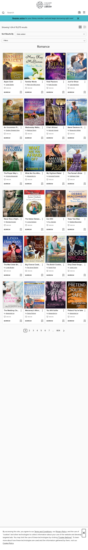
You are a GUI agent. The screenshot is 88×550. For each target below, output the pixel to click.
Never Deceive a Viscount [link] (76, 128)
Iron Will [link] (50, 219)
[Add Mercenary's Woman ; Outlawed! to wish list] (42, 321)
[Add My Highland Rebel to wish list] (63, 183)
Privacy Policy (61, 531)
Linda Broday (10, 268)
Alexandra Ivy (31, 176)
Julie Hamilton (74, 85)
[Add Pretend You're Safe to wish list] (84, 321)
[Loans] (79, 13)
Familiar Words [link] (31, 82)
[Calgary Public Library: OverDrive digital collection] (44, 5)
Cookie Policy (8, 543)
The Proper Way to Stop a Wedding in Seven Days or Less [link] (12, 173)
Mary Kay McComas (33, 85)
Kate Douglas (52, 85)
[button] (80, 28)
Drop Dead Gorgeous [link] (76, 265)
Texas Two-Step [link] (74, 219)
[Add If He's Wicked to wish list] (63, 138)
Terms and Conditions (43, 531)
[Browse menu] (84, 12)
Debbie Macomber (75, 222)
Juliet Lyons (73, 268)
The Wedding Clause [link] (12, 311)
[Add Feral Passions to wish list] (63, 92)
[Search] (3, 12)
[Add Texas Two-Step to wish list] (84, 229)
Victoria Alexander (12, 176)
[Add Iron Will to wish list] (63, 229)
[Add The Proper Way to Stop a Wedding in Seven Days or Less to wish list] (20, 183)
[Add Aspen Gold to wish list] (20, 92)
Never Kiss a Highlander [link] (12, 219)
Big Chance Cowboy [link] (33, 265)
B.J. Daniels (52, 222)
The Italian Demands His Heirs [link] (33, 219)
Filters (6, 41)
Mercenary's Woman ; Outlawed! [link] (33, 311)
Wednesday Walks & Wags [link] (33, 128)
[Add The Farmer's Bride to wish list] (84, 183)
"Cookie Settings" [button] (65, 537)
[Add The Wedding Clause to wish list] (20, 321)
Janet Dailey (10, 85)
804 (58, 330)
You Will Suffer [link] (52, 311)
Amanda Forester (54, 176)
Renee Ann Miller (75, 130)
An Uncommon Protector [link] (12, 128)
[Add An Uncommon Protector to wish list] (20, 138)
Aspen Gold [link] (8, 82)
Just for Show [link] (73, 82)
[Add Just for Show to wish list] (84, 92)
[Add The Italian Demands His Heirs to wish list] (42, 229)
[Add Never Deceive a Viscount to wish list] (84, 138)
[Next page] (64, 330)
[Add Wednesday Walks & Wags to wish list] (42, 138)
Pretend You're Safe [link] (75, 311)
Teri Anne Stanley (32, 268)
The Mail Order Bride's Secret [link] (12, 265)
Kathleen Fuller (74, 176)
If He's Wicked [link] (52, 128)
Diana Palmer (31, 313)
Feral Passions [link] (52, 82)
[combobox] (39, 12)
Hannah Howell (53, 130)
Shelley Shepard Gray (13, 130)
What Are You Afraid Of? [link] (33, 173)
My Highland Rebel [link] (54, 173)
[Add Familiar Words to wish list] (42, 92)
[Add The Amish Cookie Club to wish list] (63, 275)
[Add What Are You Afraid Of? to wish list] (42, 183)
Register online (18, 18)
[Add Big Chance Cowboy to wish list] (42, 275)
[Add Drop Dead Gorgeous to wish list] (84, 275)
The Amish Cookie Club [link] (54, 265)
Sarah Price (52, 268)
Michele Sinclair (11, 222)
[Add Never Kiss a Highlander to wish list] (20, 229)
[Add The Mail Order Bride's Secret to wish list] (20, 275)
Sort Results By (8, 34)
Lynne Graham (31, 222)
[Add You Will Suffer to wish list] (63, 321)
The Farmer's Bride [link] (75, 173)
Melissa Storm (31, 130)
